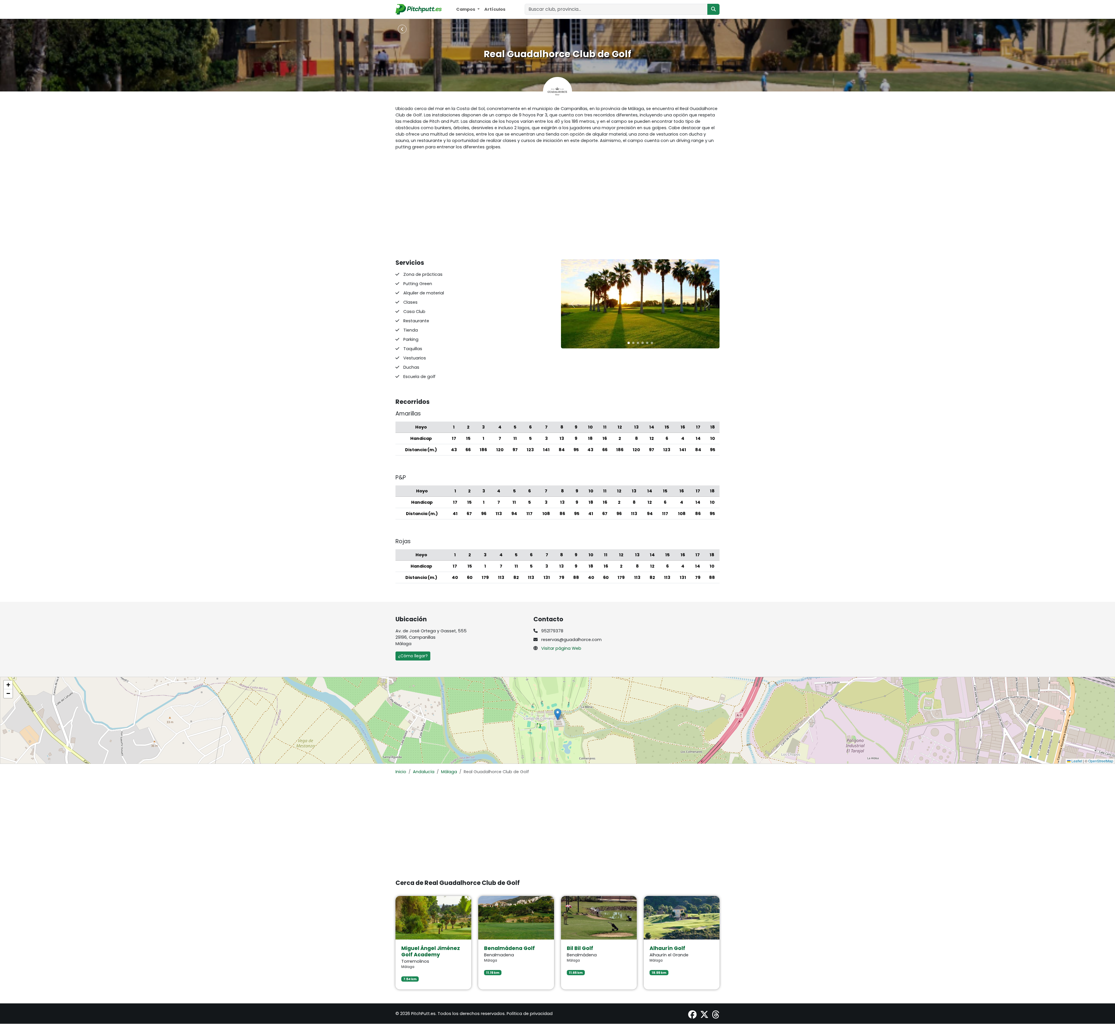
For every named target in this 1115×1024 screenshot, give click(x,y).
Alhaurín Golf (667, 948)
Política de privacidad (530, 1013)
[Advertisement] (557, 204)
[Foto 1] (633, 343)
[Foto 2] (638, 343)
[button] (557, 714)
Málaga (449, 772)
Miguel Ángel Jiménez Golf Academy (430, 951)
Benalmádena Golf (509, 948)
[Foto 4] (647, 343)
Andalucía (423, 772)
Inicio (400, 772)
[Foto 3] (642, 343)
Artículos (495, 9)
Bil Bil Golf (580, 948)
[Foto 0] (628, 343)
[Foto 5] (652, 343)
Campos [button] (466, 9)
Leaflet (1076, 760)
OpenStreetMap (1100, 760)
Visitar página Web (561, 648)
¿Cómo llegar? (413, 656)
